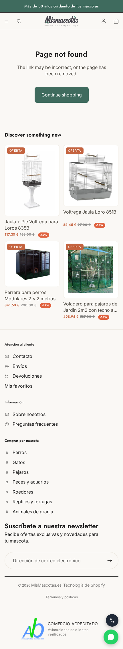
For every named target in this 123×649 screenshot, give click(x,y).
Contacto (21, 356)
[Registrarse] (110, 561)
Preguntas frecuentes (34, 424)
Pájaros (20, 472)
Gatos (18, 462)
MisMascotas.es (46, 585)
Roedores (22, 492)
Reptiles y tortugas (31, 502)
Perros (19, 452)
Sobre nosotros (28, 414)
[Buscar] (19, 21)
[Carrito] (116, 21)
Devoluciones (26, 376)
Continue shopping (61, 95)
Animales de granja (32, 511)
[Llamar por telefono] (112, 620)
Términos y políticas (61, 597)
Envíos (19, 366)
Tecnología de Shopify (84, 585)
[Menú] (6, 21)
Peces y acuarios (30, 482)
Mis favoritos (18, 386)
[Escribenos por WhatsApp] (111, 637)
